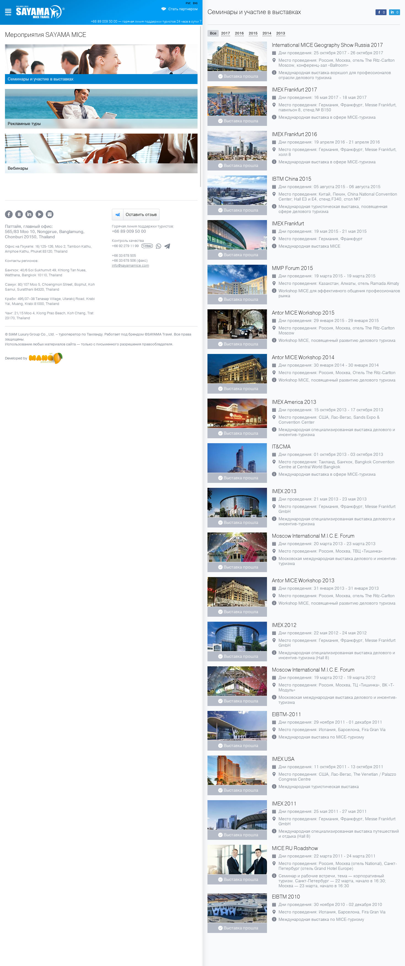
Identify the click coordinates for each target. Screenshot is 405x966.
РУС (188, 4)
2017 (225, 33)
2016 (239, 33)
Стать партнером (183, 9)
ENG (195, 4)
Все (213, 33)
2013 (280, 33)
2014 (267, 33)
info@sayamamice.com (130, 265)
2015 (253, 33)
